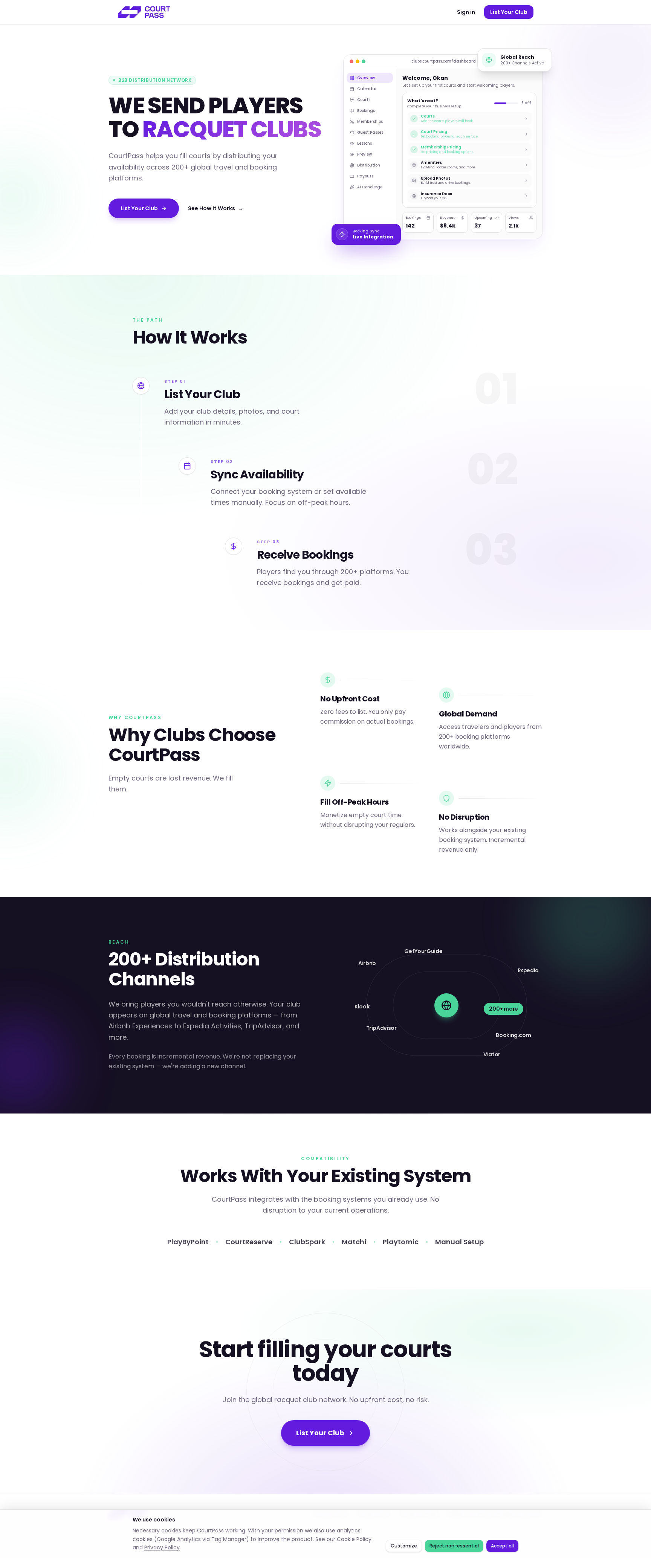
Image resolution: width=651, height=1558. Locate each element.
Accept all (502, 1546)
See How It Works (215, 208)
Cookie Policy (354, 1539)
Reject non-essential (454, 1546)
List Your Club (508, 12)
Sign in (466, 12)
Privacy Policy (162, 1547)
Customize (404, 1546)
